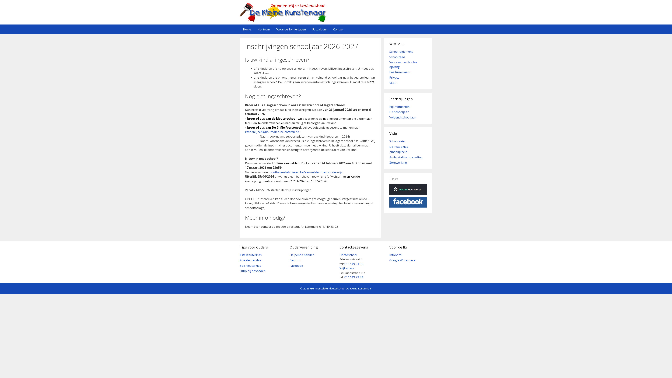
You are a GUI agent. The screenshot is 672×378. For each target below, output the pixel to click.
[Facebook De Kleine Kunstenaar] (408, 206)
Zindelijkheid (398, 152)
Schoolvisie (397, 141)
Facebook (296, 266)
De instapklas (398, 147)
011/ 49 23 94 (353, 277)
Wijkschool (347, 268)
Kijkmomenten (399, 107)
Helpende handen (302, 255)
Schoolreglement (401, 52)
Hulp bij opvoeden (252, 271)
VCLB (392, 83)
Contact (338, 29)
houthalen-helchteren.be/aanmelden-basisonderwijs (306, 172)
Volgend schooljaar (402, 117)
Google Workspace (402, 260)
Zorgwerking (398, 162)
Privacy (394, 77)
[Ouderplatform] (408, 194)
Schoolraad (397, 57)
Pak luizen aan (399, 72)
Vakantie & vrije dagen (291, 29)
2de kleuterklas (250, 260)
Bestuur (295, 260)
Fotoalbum (319, 29)
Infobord (395, 255)
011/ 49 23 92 (353, 264)
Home (247, 29)
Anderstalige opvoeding (405, 157)
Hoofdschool (348, 255)
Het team (264, 29)
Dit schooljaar (399, 112)
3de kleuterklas (250, 266)
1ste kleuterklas (251, 255)
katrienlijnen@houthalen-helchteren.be (272, 132)
